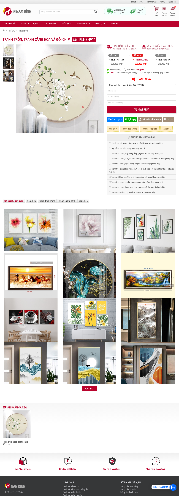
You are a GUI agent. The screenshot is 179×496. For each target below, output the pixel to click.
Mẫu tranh (51, 23)
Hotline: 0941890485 (14, 492)
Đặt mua (144, 109)
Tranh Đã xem (172, 12)
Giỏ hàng (157, 14)
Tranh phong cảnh (149, 129)
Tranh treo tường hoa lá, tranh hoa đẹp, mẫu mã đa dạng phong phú (137, 182)
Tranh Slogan (83, 23)
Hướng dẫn (172, 2)
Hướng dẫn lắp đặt (128, 489)
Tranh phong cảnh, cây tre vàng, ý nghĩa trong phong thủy (133, 192)
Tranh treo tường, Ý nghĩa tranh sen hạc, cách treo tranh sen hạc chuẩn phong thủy (143, 159)
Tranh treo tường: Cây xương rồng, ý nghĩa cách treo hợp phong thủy (137, 153)
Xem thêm (89, 388)
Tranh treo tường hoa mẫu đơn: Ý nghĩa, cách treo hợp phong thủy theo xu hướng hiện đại (141, 170)
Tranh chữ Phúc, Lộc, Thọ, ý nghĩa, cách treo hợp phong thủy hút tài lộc (138, 177)
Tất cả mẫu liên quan (13, 201)
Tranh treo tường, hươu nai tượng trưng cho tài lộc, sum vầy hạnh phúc (138, 187)
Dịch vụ (162, 2)
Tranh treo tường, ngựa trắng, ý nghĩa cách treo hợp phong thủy (136, 164)
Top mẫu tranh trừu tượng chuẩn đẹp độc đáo (129, 148)
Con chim (113, 129)
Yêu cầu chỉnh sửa (152, 119)
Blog (112, 23)
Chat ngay (116, 119)
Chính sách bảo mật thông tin (75, 489)
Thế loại (65, 23)
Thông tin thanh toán (129, 492)
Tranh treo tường (136, 2)
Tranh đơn (23, 31)
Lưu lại (170, 119)
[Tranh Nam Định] (18, 16)
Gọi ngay (132, 119)
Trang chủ (10, 23)
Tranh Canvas (152, 2)
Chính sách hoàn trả (71, 486)
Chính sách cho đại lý (72, 492)
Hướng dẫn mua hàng (129, 486)
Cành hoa (166, 129)
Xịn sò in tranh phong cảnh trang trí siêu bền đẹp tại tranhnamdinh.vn (137, 143)
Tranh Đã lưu (164, 14)
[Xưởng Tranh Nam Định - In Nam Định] (15, 485)
